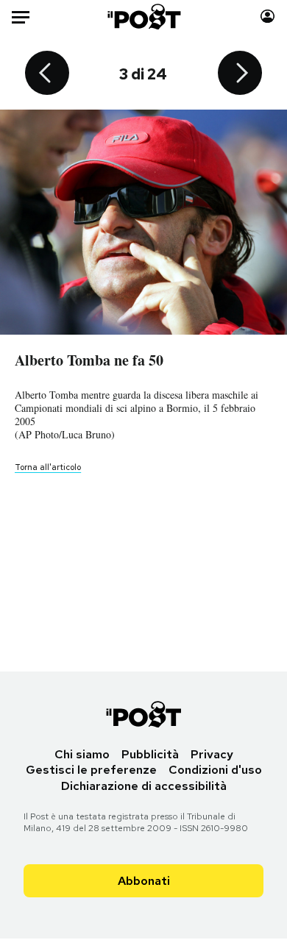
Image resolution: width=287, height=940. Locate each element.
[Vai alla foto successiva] (240, 74)
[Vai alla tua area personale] (267, 16)
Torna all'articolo (48, 467)
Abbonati (144, 881)
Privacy (212, 754)
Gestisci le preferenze (91, 769)
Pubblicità (150, 754)
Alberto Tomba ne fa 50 (89, 360)
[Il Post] (143, 16)
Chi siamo (82, 754)
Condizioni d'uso (215, 769)
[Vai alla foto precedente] (47, 74)
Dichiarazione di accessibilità (144, 786)
